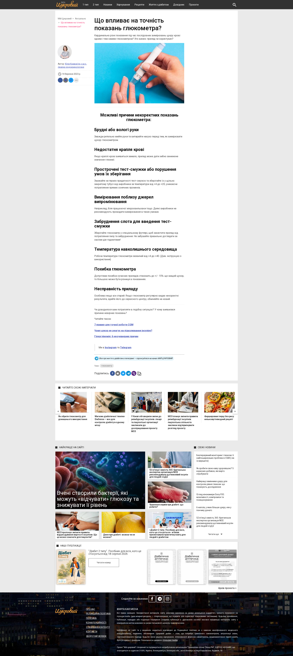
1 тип (85, 4)
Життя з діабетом (159, 4)
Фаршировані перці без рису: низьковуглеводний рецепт (219, 418)
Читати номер (104, 562)
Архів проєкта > (227, 588)
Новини (107, 4)
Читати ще (216, 534)
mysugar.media (170, 640)
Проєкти (194, 4)
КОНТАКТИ (91, 631)
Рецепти (139, 4)
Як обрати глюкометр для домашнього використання (72, 418)
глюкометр (106, 366)
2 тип (96, 4)
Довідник (178, 4)
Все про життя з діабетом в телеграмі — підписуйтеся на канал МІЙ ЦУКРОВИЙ (135, 358)
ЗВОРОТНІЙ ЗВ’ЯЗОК (96, 636)
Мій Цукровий (65, 18)
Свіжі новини (206, 447)
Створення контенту (98, 627)
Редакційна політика (98, 613)
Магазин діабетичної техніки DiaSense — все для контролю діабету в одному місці (110, 421)
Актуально (80, 18)
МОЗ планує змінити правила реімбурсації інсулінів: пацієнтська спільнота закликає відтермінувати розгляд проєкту (183, 422)
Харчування (123, 4)
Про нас (90, 609)
